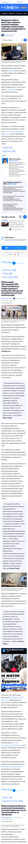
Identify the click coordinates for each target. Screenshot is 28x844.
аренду (11, 70)
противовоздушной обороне (11, 766)
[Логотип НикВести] (12, 7)
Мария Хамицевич (9, 34)
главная (5, 13)
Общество (12, 17)
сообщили (11, 89)
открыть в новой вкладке (6, 302)
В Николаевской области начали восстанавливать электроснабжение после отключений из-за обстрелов (13, 198)
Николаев (11, 184)
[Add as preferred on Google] (5, 7)
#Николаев (5, 147)
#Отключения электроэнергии (10, 801)
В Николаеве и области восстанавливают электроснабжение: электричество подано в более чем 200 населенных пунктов (13, 207)
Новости (7, 17)
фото (25, 13)
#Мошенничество (7, 151)
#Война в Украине (7, 270)
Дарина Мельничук (20, 298)
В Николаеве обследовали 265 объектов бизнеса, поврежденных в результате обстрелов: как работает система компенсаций (14, 189)
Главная (3, 17)
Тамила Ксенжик (20, 818)
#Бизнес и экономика (7, 277)
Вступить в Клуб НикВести (15, 247)
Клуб (24, 7)
